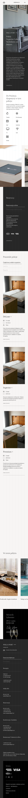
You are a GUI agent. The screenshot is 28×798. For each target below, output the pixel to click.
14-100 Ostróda (6, 677)
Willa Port (5, 674)
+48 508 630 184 (7, 711)
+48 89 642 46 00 (7, 680)
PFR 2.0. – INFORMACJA (11, 786)
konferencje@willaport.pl (8, 730)
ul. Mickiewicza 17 (7, 675)
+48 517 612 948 (6, 681)
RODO (7, 793)
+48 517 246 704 (7, 728)
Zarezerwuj (9, 85)
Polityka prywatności (10, 790)
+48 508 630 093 (7, 727)
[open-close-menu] (24, 2)
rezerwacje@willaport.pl (8, 713)
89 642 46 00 (6, 708)
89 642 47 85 (6, 694)
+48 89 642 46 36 (7, 743)
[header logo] (4, 2)
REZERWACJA (17, 2)
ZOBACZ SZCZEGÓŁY (6, 339)
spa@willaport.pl (7, 696)
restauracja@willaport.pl (8, 744)
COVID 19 (8, 788)
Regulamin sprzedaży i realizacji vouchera (15, 784)
